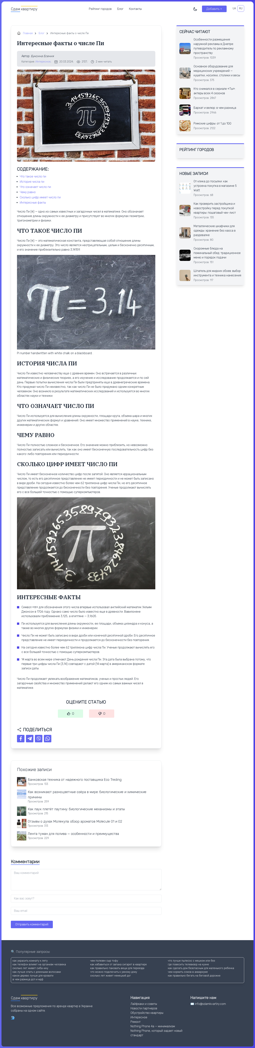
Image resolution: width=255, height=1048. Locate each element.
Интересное (43, 61)
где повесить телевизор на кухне (188, 964)
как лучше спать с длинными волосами (37, 972)
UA (234, 8)
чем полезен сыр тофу (104, 960)
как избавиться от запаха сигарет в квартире (118, 964)
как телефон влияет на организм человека (39, 964)
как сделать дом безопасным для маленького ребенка (201, 968)
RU (240, 8)
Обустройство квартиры (146, 1013)
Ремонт (135, 1022)
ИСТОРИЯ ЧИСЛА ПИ (32, 181)
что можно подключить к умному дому (113, 972)
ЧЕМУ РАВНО (28, 192)
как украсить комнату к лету (30, 960)
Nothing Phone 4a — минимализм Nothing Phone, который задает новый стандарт (156, 1030)
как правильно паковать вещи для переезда (117, 968)
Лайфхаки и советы (143, 1004)
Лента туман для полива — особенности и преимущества (73, 834)
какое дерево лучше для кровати (33, 975)
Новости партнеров (143, 1008)
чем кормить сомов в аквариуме (188, 972)
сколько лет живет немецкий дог (110, 975)
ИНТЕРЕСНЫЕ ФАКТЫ (33, 202)
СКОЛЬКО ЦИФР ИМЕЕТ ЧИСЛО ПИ (40, 197)
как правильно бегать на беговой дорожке (194, 975)
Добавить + (214, 9)
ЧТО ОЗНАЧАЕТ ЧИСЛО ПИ (35, 187)
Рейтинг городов (100, 9)
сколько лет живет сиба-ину (30, 968)
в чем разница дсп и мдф (28, 979)
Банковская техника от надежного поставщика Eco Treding (75, 780)
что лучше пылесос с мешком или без (191, 960)
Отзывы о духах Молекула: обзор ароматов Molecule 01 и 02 (75, 821)
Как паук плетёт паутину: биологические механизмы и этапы (76, 809)
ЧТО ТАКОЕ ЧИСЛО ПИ (33, 176)
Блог (120, 9)
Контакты (135, 9)
